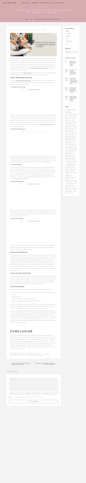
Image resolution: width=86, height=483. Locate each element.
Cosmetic (35, 29)
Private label (69, 41)
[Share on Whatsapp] (57, 354)
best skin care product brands (32, 353)
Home (27, 19)
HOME (23, 2)
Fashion (68, 36)
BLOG (51, 2)
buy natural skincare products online (39, 68)
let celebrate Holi (70, 163)
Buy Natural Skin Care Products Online (17, 355)
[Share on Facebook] (51, 354)
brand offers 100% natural (46, 124)
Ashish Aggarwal (14, 29)
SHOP (27, 2)
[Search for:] (70, 52)
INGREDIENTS (35, 2)
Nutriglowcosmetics (69, 175)
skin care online (70, 183)
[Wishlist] (79, 3)
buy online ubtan (72, 145)
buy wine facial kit (68, 153)
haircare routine (27, 72)
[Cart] (82, 2)
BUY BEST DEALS (44, 2)
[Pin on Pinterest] (55, 354)
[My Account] (76, 2)
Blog (31, 19)
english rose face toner (70, 158)
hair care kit (67, 159)
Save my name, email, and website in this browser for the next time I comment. (27, 397)
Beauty (31, 29)
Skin (38, 29)
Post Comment (33, 401)
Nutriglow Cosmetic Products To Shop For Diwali (71, 172)
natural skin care (70, 166)
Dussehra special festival (70, 156)
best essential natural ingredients (71, 121)
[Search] (73, 2)
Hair (67, 38)
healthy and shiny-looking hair (23, 80)
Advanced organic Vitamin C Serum (17, 353)
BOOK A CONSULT (59, 2)
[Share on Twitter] (53, 354)
